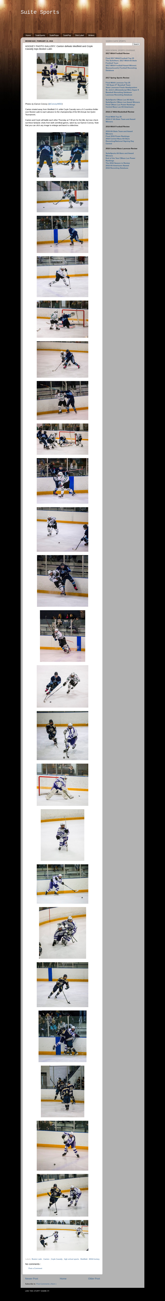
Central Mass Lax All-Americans (120, 107)
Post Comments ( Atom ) (46, 1284)
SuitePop (67, 35)
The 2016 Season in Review (118, 163)
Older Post (94, 1278)
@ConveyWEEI (55, 104)
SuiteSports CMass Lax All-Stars (120, 100)
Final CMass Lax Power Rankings (120, 105)
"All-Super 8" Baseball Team (118, 85)
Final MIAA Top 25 (114, 117)
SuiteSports (40, 35)
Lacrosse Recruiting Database (119, 95)
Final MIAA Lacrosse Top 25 (118, 83)
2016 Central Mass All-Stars (118, 139)
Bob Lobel (79, 35)
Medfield (84, 1259)
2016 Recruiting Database (117, 168)
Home (28, 35)
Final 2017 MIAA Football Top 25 (120, 58)
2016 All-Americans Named (117, 166)
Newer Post (31, 1278)
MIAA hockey (94, 1259)
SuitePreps (54, 35)
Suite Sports (40, 12)
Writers (91, 35)
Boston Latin (37, 1259)
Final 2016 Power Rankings (118, 136)
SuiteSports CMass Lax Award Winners (123, 102)
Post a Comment (35, 1268)
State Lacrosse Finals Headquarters (121, 87)
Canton (46, 1259)
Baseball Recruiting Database (119, 92)
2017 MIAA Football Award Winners (121, 65)
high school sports (71, 1259)
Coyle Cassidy (57, 1259)
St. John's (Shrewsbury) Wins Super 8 (122, 90)
